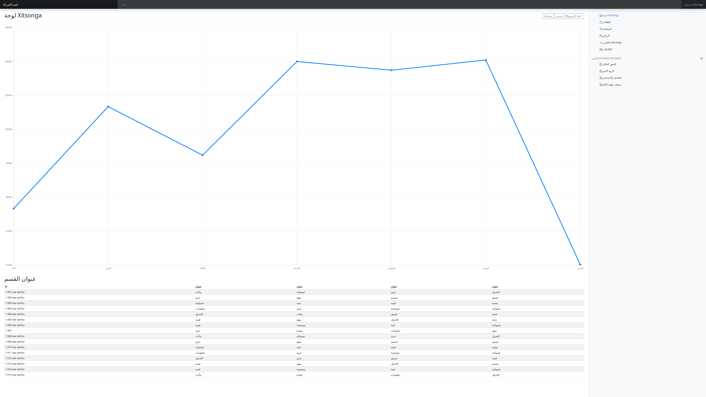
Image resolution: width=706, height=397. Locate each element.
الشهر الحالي (609, 64)
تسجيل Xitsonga (693, 4)
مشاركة (548, 16)
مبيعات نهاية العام (611, 84)
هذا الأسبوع (574, 16)
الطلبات (606, 22)
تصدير (559, 16)
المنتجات (606, 29)
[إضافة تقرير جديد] (701, 58)
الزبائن (605, 35)
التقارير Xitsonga (611, 42)
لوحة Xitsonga (610, 15)
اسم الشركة (10, 4)
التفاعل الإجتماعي (611, 77)
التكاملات (607, 49)
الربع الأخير (608, 71)
